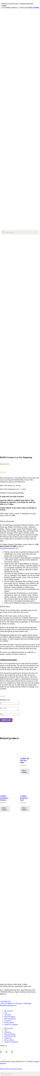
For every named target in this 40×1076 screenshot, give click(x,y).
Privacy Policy (9, 1022)
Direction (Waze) (10, 1019)
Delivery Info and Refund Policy (11, 1069)
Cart (5, 1013)
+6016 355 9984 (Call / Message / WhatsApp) (15, 1003)
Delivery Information (7, 521)
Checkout (7, 1015)
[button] (20, 521)
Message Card (5, 700)
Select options (24, 771)
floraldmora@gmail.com (10, 548)
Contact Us (8, 1021)
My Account (8, 1011)
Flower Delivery (9, 1017)
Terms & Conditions (11, 1024)
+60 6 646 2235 (5, 1001)
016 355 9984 (34, 8)
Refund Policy (5, 606)
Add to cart (6, 720)
